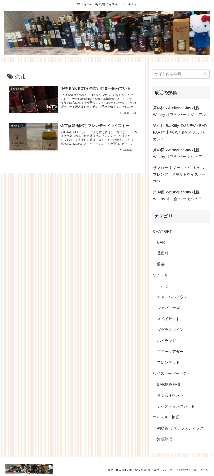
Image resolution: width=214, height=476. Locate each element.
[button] (205, 73)
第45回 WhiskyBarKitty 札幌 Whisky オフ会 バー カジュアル (179, 111)
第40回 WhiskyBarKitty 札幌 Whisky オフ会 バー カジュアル (179, 153)
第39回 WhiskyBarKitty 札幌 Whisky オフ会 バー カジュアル (179, 195)
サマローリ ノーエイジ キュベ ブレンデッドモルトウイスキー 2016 (179, 174)
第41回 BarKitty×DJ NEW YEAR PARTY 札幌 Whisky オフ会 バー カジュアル (180, 132)
